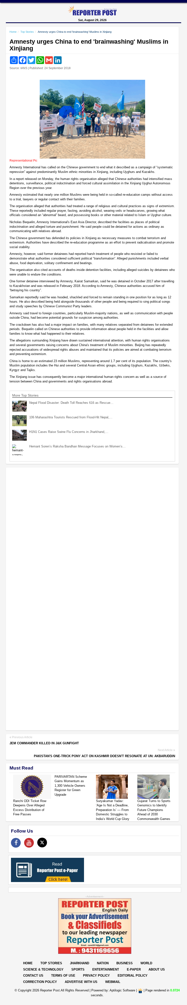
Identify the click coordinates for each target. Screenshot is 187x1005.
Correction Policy (40, 982)
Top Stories (27, 31)
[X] (42, 842)
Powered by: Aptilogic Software (113, 990)
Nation (103, 963)
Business (124, 963)
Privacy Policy (96, 975)
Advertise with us (81, 982)
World (146, 963)
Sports (77, 969)
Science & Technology (43, 969)
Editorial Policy (133, 975)
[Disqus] (92, 534)
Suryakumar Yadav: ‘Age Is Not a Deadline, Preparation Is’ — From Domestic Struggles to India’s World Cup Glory (112, 810)
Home (13, 31)
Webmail (112, 982)
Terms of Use (63, 975)
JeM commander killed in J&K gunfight (44, 743)
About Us (157, 969)
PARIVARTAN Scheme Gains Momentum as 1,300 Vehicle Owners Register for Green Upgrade (71, 785)
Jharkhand (79, 963)
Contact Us (33, 975)
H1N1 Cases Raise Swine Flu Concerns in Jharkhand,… (68, 432)
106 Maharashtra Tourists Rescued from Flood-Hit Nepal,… (70, 417)
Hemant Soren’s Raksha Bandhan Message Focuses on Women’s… (77, 446)
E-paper (134, 969)
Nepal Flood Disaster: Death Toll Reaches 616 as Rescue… (71, 403)
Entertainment (105, 969)
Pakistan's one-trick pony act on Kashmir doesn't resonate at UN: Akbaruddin (104, 756)
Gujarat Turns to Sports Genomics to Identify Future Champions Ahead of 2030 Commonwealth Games (153, 810)
